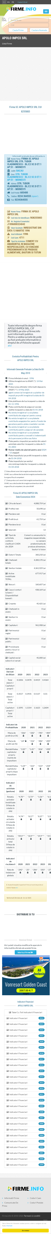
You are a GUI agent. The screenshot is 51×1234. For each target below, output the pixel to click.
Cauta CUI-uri (22, 2)
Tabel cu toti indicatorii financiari (26, 1012)
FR (13, 2)
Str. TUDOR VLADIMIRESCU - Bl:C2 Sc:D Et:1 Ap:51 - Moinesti (24, 177)
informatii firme (11, 1198)
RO (4, 2)
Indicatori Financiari (26, 1018)
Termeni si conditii (32, 1216)
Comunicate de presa (10, 1204)
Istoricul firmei (24, 952)
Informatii (9, 1226)
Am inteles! (25, 1230)
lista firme (7, 43)
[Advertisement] (25, 73)
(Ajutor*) (35, 196)
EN (8, 2)
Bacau (19, 170)
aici (10, 345)
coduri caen (35, 1198)
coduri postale (36, 1202)
